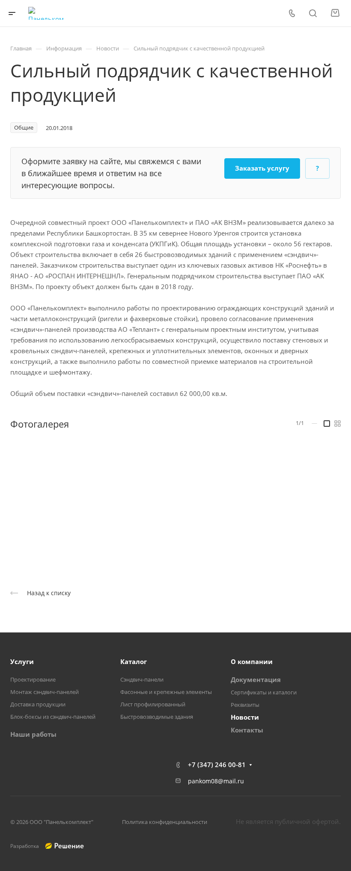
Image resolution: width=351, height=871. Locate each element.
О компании (252, 661)
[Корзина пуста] (334, 13)
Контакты (247, 730)
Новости (245, 717)
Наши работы (33, 734)
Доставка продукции (37, 704)
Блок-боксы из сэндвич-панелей (52, 716)
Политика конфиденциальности (164, 822)
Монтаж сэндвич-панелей (44, 692)
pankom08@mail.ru (216, 781)
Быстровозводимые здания (156, 716)
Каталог (133, 661)
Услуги (22, 661)
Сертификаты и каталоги (264, 692)
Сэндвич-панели (142, 679)
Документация (256, 679)
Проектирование (33, 679)
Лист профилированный (152, 704)
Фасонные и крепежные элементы (166, 692)
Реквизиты (245, 705)
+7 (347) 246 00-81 (217, 764)
